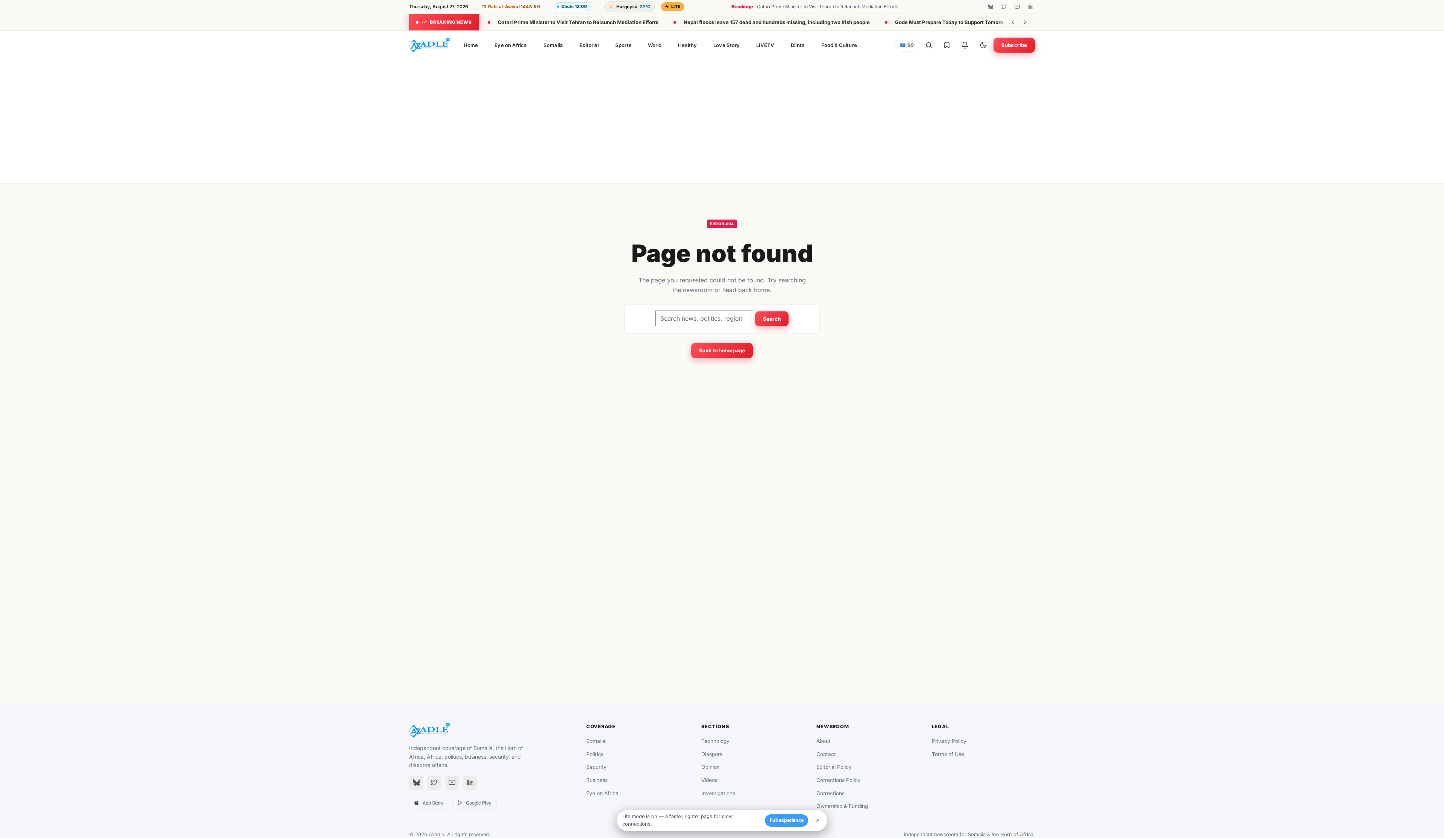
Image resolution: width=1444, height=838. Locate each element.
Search (772, 319)
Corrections (830, 793)
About (823, 741)
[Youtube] (1017, 7)
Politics (595, 754)
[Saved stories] (947, 45)
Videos (709, 780)
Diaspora (712, 754)
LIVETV (765, 45)
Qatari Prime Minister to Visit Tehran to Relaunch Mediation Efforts (578, 22)
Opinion (710, 767)
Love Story (726, 45)
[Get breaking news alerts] (965, 45)
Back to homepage (722, 350)
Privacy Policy (949, 741)
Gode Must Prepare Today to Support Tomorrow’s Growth (963, 22)
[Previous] (1013, 22)
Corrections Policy (838, 780)
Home (471, 45)
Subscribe (1014, 45)
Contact (826, 754)
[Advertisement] (722, 120)
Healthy (687, 45)
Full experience (787, 820)
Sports (623, 45)
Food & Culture (839, 45)
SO (907, 45)
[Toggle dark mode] (983, 45)
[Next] (1025, 22)
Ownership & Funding (842, 806)
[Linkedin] (1031, 7)
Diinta (797, 45)
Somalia (553, 45)
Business (597, 780)
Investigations (718, 793)
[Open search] (929, 45)
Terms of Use (948, 754)
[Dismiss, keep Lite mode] (818, 820)
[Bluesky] (990, 7)
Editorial (589, 45)
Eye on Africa (510, 45)
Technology (715, 741)
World (654, 45)
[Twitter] (1004, 7)
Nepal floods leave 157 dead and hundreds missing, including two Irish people (777, 22)
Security (596, 767)
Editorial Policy (834, 767)
